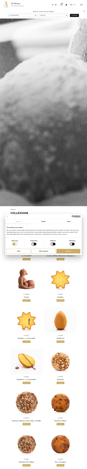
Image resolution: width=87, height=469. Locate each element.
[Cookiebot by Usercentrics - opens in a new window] (73, 216)
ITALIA (74, 4)
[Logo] (12, 4)
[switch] (34, 244)
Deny (18, 251)
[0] (61, 5)
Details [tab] (43, 221)
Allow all (68, 251)
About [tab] (69, 221)
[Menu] (81, 4)
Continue (74, 15)
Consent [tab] (18, 221)
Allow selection (43, 251)
